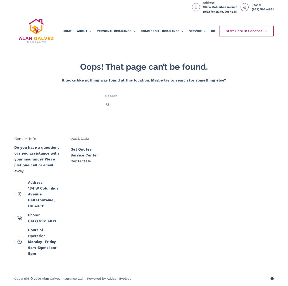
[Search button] (107, 104)
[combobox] (134, 96)
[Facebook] (272, 278)
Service (195, 31)
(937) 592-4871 (263, 9)
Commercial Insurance (160, 31)
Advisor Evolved (119, 279)
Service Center (84, 155)
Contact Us (80, 161)
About (82, 31)
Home (67, 31)
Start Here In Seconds (244, 31)
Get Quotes (81, 149)
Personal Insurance (114, 31)
